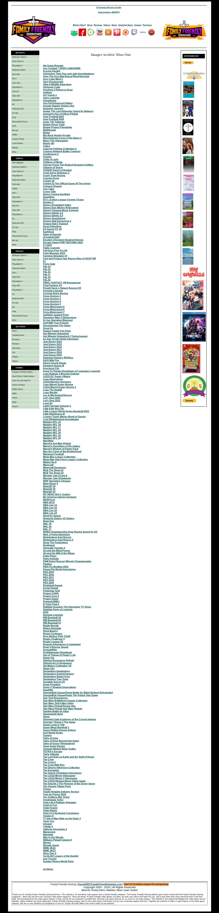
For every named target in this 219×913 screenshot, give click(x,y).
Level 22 (47, 403)
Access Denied (51, 71)
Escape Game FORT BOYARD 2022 (63, 242)
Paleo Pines (49, 556)
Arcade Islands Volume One (58, 106)
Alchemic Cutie (51, 87)
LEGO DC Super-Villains (56, 376)
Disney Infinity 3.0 (53, 215)
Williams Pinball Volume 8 (57, 840)
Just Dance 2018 (52, 352)
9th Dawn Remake (53, 65)
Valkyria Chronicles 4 (55, 829)
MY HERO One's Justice (56, 494)
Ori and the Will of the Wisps (59, 553)
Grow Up (48, 328)
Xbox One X (49, 853)
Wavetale (48, 834)
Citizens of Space (53, 167)
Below (46, 132)
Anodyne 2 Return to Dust (58, 90)
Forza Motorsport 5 (54, 307)
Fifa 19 (47, 277)
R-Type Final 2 (51, 604)
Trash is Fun (50, 805)
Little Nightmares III (54, 414)
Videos (106, 25)
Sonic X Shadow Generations (59, 687)
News (114, 25)
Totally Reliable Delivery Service (61, 792)
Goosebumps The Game (56, 325)
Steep (46, 716)
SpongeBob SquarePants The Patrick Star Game (70, 695)
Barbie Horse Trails (54, 124)
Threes (47, 789)
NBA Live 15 (50, 508)
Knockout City (51, 368)
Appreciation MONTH (108, 12)
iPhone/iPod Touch (20, 122)
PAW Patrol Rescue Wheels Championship (67, 561)
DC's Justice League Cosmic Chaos (63, 199)
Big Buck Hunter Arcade (56, 135)
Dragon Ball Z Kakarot (55, 224)
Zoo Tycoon (50, 858)
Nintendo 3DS (18, 109)
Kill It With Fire (51, 360)
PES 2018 (48, 580)
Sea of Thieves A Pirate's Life (59, 655)
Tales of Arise (50, 738)
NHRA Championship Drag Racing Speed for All (70, 532)
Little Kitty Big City (53, 408)
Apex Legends (51, 98)
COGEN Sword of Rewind (57, 170)
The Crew (48, 759)
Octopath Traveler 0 (54, 548)
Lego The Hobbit (52, 390)
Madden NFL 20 (52, 432)
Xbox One (16, 83)
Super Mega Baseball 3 (56, 727)
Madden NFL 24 (52, 435)
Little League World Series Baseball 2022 (66, 411)
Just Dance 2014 (52, 341)
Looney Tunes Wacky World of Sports (64, 416)
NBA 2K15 (49, 502)
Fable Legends (51, 248)
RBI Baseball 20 (52, 620)
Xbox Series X (18, 61)
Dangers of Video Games (22, 372)
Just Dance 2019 (52, 355)
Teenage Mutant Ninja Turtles (59, 749)
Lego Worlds (50, 392)
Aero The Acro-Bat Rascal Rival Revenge (66, 76)
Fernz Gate (49, 264)
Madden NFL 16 (52, 424)
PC (13, 104)
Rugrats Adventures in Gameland (62, 644)
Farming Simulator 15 (55, 256)
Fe (44, 261)
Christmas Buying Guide (108, 7)
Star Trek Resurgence (55, 698)
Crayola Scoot (51, 178)
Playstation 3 (17, 100)
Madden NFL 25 (52, 438)
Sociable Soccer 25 (54, 682)
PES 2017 (48, 577)
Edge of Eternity (52, 234)
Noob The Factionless (55, 542)
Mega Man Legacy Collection (59, 457)
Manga (15, 148)
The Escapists (51, 770)
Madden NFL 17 (52, 427)
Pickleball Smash (52, 585)
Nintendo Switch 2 (19, 57)
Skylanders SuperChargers (58, 674)
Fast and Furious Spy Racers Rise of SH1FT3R (69, 258)
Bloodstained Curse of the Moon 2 (62, 138)
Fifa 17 (47, 274)
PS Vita (15, 113)
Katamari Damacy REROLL (58, 357)
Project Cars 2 (51, 596)
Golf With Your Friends (56, 323)
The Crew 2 (49, 762)
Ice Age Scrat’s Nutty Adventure (61, 339)
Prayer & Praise (18, 385)
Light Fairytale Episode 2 (57, 406)
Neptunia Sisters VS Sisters (58, 518)
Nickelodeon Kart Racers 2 (58, 540)
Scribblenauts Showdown (57, 652)
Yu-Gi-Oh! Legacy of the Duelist (60, 856)
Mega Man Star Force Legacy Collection (65, 459)
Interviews (16, 348)
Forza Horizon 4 (52, 301)
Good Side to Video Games (23, 376)
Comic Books (17, 143)
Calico (46, 146)
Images (138, 25)
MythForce (49, 499)
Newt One (48, 521)
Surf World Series (53, 733)
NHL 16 (47, 526)
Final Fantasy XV (52, 285)
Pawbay (47, 564)
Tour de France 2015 (54, 794)
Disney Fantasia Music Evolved (60, 210)
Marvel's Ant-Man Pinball (57, 443)
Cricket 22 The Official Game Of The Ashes (67, 183)
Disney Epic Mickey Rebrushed (60, 207)
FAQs (14, 402)
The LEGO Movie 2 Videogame (60, 778)
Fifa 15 (47, 269)
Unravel (47, 824)
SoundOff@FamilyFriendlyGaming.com (100, 884)
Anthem (47, 92)
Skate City (49, 668)
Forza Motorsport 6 (54, 309)
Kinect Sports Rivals (54, 363)
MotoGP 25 (49, 491)
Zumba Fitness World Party (58, 861)
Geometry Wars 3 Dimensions (59, 317)
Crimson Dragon (52, 186)
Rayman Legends (53, 615)
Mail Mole (48, 441)
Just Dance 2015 (52, 344)
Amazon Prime (18, 139)
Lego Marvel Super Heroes (58, 384)
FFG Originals (17, 163)
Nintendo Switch (18, 70)
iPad (14, 117)
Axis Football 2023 (53, 116)
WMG (14, 393)
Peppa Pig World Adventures (59, 569)
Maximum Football (53, 454)
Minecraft (48, 465)
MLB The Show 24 (53, 473)
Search (15, 406)
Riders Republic (52, 628)
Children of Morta (53, 162)
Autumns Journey (53, 108)
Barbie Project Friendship (57, 127)
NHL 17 (47, 529)
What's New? (79, 25)
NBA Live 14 (50, 505)
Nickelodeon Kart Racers (57, 537)
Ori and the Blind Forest (56, 550)
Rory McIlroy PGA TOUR (56, 636)
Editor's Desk (17, 389)
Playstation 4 (17, 87)
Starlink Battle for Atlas (56, 711)
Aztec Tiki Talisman (54, 122)
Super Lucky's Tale (54, 725)
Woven (47, 842)
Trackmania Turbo (53, 800)
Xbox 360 (16, 96)
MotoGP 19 (49, 486)
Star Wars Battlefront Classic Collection (65, 700)
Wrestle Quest (51, 845)
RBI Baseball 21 (52, 623)
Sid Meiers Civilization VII (57, 666)
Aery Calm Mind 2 (53, 79)
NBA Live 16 (50, 510)
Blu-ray (15, 130)
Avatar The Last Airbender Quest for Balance (68, 111)
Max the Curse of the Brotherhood (62, 451)
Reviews (98, 25)
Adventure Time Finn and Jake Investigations (68, 73)
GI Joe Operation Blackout (58, 320)
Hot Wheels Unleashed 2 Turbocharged (65, 336)
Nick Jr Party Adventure (56, 534)
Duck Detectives (52, 226)
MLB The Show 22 (53, 470)
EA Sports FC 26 (52, 229)
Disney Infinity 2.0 (53, 213)
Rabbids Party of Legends (58, 609)
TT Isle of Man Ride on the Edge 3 (62, 818)
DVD (14, 126)
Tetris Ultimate (51, 754)
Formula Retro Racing (55, 293)
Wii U (14, 79)
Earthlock (48, 232)
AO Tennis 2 (50, 95)
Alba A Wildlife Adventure (57, 84)
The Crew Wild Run (54, 765)
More (14, 152)
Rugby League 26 (53, 641)
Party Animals (51, 558)
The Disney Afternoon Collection (61, 767)
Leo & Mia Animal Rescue (57, 395)
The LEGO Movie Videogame (59, 775)
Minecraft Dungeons (54, 467)
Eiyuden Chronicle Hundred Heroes (63, 240)
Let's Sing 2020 (51, 398)
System (47, 735)
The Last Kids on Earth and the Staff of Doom (68, 757)
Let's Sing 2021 (51, 400)
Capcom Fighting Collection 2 (60, 149)
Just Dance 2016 (52, 347)
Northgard (49, 545)
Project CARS (51, 593)
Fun (13, 352)
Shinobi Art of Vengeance (57, 663)
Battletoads (49, 130)
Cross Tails (49, 191)
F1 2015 (47, 245)
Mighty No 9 (49, 462)
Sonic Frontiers (51, 684)
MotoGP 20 (49, 489)
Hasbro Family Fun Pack (57, 331)
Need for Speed (52, 516)
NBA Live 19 (50, 513)
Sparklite (48, 690)
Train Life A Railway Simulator (59, 802)
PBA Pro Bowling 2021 (56, 566)
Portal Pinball (50, 588)
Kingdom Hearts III (53, 366)
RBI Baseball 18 (52, 617)
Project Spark (50, 599)
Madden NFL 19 (52, 430)
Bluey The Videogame (55, 140)
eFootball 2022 (51, 237)
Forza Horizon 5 (52, 304)
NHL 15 (47, 524)
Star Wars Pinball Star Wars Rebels (62, 708)
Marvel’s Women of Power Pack (60, 449)
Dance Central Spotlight (56, 194)
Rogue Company (52, 633)
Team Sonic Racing (54, 746)
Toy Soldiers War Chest (56, 797)
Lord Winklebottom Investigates (61, 419)
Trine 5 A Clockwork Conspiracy (61, 813)
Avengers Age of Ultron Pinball (60, 114)
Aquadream (49, 100)
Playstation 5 (17, 66)
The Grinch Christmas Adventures (62, 773)
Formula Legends (53, 290)
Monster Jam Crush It (55, 475)
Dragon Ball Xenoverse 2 (57, 221)
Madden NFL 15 (52, 422)
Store (90, 25)
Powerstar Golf (51, 591)
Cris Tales (48, 189)
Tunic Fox (48, 821)
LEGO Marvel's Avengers (57, 382)
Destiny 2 (48, 202)
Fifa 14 (47, 266)
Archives (48, 869)
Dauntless (49, 197)
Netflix (14, 135)
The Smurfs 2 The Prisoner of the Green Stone (69, 783)
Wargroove (49, 832)
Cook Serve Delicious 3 (56, 173)
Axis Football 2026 (53, 119)
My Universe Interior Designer (60, 497)
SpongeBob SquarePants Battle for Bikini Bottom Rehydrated (78, 692)
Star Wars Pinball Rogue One (59, 706)
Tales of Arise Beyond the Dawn (61, 741)
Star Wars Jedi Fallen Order (58, 703)
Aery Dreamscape (53, 82)
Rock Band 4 (50, 631)
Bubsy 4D (48, 143)
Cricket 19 (48, 181)
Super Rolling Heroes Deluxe (59, 730)
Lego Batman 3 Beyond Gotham (61, 374)
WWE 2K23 (49, 850)
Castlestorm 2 (51, 154)
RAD (45, 612)
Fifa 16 (47, 272)
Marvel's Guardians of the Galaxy (61, 446)
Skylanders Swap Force (56, 676)
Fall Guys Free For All (55, 250)
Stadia (14, 189)
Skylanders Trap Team (55, 679)
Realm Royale (51, 625)
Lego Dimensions (53, 379)
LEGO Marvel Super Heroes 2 (59, 387)
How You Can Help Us (21, 381)
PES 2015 (48, 572)
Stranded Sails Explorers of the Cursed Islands (69, 719)
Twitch (14, 398)
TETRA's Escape (52, 751)
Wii (13, 307)
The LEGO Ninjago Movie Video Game (64, 781)
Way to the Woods (53, 837)
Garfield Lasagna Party (56, 315)
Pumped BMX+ (51, 601)
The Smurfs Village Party (57, 786)
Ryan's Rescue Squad (55, 647)
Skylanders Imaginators (56, 671)
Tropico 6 (48, 816)
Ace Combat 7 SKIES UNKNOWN (61, 68)
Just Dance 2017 (52, 349)
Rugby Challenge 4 (54, 639)
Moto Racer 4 (50, 483)
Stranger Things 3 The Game (59, 722)
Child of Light (50, 159)
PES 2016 (48, 574)
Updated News (125, 25)
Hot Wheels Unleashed (56, 333)
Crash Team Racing (54, 175)
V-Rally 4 (48, 826)
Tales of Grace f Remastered (59, 743)
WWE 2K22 (49, 848)
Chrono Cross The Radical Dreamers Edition (68, 165)
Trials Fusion (50, 808)
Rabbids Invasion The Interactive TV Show (67, 607)
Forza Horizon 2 (52, 296)
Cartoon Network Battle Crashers (61, 151)
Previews (147, 25)
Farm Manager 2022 (54, 253)
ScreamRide (50, 650)
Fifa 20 (47, 280)
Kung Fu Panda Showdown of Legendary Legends (71, 371)
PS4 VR (15, 91)
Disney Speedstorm (54, 218)
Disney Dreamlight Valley (57, 205)
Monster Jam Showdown (57, 478)
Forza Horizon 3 (52, 299)
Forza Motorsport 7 (54, 312)
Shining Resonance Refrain (58, 660)
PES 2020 (48, 583)
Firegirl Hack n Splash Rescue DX (62, 288)
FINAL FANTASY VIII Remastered (61, 282)
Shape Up (48, 658)
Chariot (47, 157)
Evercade (16, 74)
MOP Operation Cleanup (56, 481)
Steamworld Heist (53, 714)
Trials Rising (50, 810)
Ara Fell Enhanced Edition (58, 103)
